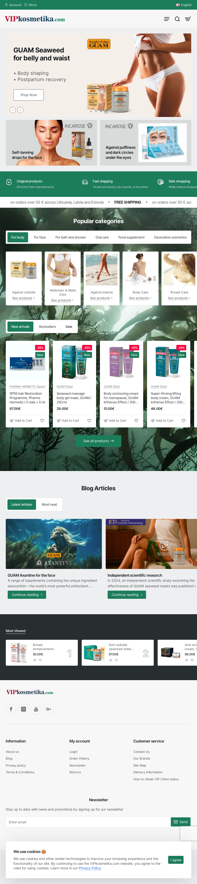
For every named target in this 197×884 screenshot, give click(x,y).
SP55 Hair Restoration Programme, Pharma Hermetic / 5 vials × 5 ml (27, 397)
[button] (13, 110)
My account (79, 741)
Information (16, 741)
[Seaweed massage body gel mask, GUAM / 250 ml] (74, 362)
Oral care (102, 237)
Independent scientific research (135, 575)
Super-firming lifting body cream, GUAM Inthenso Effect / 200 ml (166, 398)
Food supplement (131, 237)
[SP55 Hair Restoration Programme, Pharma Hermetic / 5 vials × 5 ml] (27, 362)
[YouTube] (36, 709)
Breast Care (179, 292)
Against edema (102, 292)
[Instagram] (23, 709)
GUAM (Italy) (65, 386)
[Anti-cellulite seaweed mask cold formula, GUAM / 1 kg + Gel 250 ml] (94, 653)
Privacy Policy (90, 868)
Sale (69, 326)
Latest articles (21, 504)
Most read (49, 504)
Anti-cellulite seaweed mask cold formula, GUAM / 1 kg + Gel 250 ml (120, 647)
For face (40, 237)
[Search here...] (177, 19)
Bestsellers (47, 326)
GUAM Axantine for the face (31, 575)
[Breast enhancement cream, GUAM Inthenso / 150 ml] (19, 653)
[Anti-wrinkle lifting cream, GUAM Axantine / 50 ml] (170, 653)
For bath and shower (70, 237)
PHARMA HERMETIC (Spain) (27, 386)
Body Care (140, 292)
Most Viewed (15, 631)
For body (17, 237)
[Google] (48, 709)
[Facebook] (11, 709)
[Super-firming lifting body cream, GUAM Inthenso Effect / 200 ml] (168, 362)
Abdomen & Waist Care (63, 292)
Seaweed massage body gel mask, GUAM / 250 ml (74, 397)
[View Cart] (188, 19)
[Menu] (166, 19)
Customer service (148, 741)
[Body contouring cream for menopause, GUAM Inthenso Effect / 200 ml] (121, 362)
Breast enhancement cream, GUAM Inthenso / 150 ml (45, 647)
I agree (175, 860)
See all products (96, 441)
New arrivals (20, 326)
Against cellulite (24, 292)
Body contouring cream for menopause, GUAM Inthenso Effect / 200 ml (121, 398)
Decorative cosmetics (170, 237)
